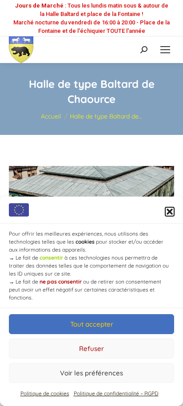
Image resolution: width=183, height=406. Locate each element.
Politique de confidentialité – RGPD (116, 393)
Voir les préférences (91, 373)
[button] (169, 211)
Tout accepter (91, 324)
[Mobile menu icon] (165, 50)
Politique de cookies (44, 393)
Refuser (91, 348)
